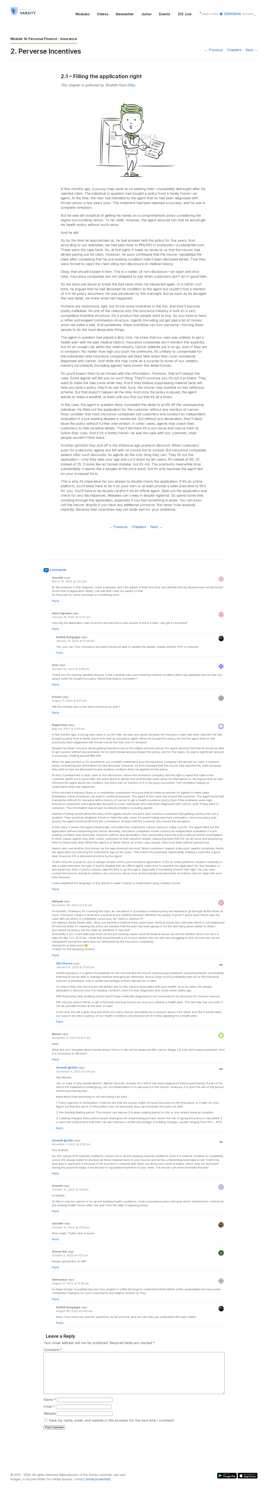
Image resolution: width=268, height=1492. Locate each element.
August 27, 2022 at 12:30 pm (70, 1283)
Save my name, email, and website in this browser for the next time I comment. (112, 1420)
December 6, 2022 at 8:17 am (71, 1037)
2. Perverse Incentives (45, 51)
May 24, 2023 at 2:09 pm (68, 728)
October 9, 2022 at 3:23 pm (70, 1255)
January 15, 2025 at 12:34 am (71, 617)
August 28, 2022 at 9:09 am (74, 1311)
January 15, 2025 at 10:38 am (75, 640)
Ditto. (131, 85)
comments (58, 570)
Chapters (234, 50)
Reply (55, 600)
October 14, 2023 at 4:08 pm (70, 669)
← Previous (213, 50)
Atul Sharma (64, 963)
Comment (53, 1350)
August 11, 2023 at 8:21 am (69, 700)
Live (188, 14)
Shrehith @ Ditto (66, 1067)
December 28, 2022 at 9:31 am (72, 905)
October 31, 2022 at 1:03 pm (70, 1189)
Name (50, 1399)
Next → (252, 50)
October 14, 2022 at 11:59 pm (71, 1227)
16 (46, 570)
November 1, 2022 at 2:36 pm (71, 1144)
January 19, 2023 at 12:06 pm (75, 967)
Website (50, 1413)
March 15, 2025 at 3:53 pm (69, 581)
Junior (146, 14)
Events (164, 14)
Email (49, 1406)
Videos (102, 14)
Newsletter (125, 14)
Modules (83, 14)
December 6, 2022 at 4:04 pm (75, 1071)
